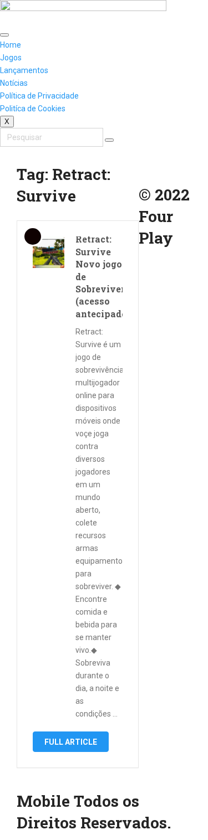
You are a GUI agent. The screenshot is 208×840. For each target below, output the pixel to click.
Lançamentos (24, 70)
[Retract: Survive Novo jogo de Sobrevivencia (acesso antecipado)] (48, 252)
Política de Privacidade (39, 95)
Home (10, 44)
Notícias (14, 83)
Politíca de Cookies (32, 108)
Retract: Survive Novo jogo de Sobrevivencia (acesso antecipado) (99, 276)
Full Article (70, 742)
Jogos (11, 57)
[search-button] (109, 140)
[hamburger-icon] (4, 35)
